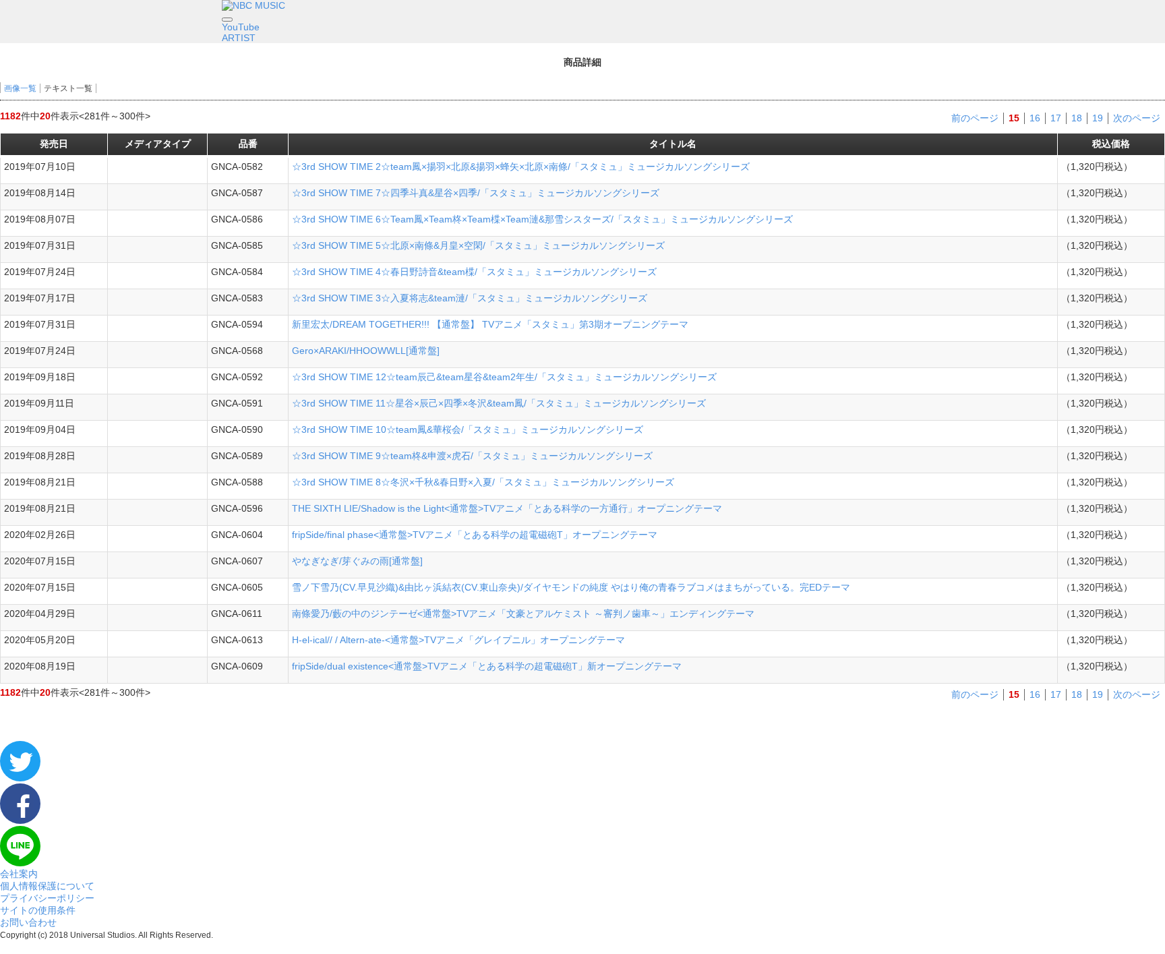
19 (1097, 118)
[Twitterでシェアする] (20, 778)
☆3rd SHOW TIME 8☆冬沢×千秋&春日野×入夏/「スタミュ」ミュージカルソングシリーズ (483, 482)
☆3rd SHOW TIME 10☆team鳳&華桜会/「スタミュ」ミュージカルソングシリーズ (467, 429)
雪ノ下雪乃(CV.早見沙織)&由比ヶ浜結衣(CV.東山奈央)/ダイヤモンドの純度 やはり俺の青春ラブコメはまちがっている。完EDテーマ (571, 587)
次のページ (1136, 118)
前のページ (974, 118)
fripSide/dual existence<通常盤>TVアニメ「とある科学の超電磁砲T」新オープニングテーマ (487, 666)
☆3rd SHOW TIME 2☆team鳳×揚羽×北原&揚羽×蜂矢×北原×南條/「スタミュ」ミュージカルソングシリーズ (521, 166)
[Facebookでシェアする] (20, 820)
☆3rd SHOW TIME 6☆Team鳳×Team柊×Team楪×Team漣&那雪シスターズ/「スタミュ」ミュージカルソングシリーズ (542, 219)
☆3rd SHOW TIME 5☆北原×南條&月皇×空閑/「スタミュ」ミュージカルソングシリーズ (478, 245)
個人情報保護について (47, 886)
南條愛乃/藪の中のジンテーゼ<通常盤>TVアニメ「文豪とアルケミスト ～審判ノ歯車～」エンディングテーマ (523, 613)
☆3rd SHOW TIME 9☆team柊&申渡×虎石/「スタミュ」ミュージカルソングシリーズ (472, 455)
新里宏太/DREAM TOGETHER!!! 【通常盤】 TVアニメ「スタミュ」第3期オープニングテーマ (490, 324)
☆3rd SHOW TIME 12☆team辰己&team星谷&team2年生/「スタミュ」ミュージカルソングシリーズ (504, 376)
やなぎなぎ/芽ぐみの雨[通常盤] (357, 561)
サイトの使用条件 (38, 910)
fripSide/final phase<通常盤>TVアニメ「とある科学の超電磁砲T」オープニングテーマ (474, 534)
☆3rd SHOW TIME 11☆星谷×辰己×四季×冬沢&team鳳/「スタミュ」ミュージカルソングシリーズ (499, 403)
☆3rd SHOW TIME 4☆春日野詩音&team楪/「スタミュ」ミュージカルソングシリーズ (474, 271)
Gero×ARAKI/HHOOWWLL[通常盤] (366, 350)
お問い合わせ (28, 922)
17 (1055, 118)
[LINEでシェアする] (20, 863)
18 (1076, 118)
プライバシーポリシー (47, 898)
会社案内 (19, 873)
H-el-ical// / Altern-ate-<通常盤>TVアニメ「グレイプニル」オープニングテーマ (458, 639)
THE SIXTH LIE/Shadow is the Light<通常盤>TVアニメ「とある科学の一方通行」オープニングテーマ (507, 508)
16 (1034, 118)
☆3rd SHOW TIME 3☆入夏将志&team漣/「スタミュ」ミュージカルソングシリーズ (469, 298)
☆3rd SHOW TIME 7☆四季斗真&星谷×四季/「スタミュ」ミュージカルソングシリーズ (475, 192)
